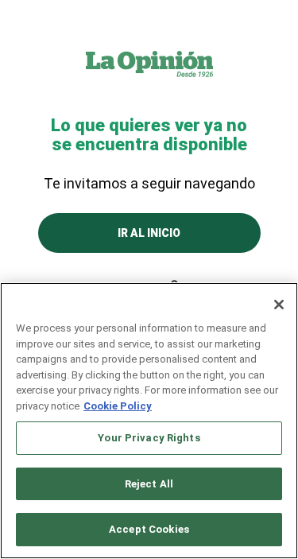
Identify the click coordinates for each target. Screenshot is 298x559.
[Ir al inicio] (149, 64)
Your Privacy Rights (148, 438)
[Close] (278, 304)
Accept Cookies (149, 529)
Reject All (149, 484)
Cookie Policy (117, 406)
